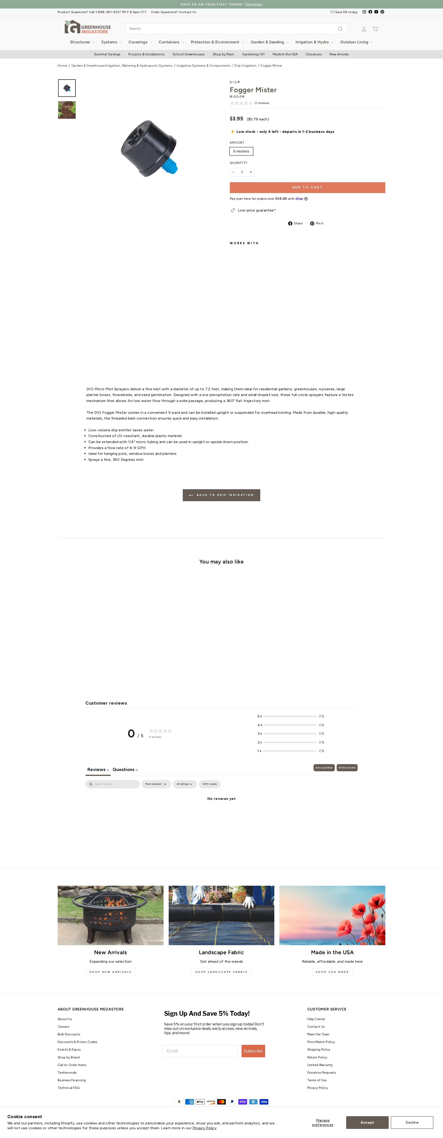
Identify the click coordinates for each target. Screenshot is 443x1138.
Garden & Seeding (268, 42)
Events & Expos (69, 1049)
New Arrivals (339, 54)
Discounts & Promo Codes (77, 1042)
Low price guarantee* (257, 210)
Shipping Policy (318, 1049)
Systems (109, 42)
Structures (80, 42)
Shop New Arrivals (110, 972)
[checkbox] (210, 784)
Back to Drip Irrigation (224, 495)
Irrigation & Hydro (313, 42)
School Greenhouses (189, 54)
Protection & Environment (215, 42)
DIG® (235, 82)
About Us (65, 1019)
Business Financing (72, 1080)
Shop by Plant (223, 54)
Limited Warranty (320, 1065)
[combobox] (236, 29)
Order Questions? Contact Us (173, 12)
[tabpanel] (221, 814)
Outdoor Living (354, 42)
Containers (169, 42)
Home (62, 66)
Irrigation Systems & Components (203, 66)
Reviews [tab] (98, 769)
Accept (367, 1122)
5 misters (241, 151)
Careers (63, 1026)
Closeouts (314, 54)
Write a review (347, 767)
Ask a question (324, 767)
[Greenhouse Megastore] (88, 26)
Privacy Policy (205, 1128)
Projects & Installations (147, 54)
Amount (237, 142)
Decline (412, 1122)
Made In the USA (285, 54)
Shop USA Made (332, 972)
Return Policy (317, 1057)
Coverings (138, 42)
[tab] (125, 770)
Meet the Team (318, 1034)
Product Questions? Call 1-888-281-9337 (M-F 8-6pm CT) (102, 12)
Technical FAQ (69, 1088)
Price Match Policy (321, 1042)
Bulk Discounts (69, 1034)
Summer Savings (107, 54)
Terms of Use (317, 1080)
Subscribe (253, 1051)
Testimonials (67, 1072)
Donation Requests (321, 1072)
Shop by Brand (69, 1057)
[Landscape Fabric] (222, 915)
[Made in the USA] (332, 915)
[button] (290, 716)
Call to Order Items (72, 1065)
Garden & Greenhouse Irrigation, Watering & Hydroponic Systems (122, 66)
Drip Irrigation (245, 66)
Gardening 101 (253, 54)
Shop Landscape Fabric (221, 972)
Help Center (316, 1019)
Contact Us (316, 1026)
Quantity (238, 163)
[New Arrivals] (111, 915)
